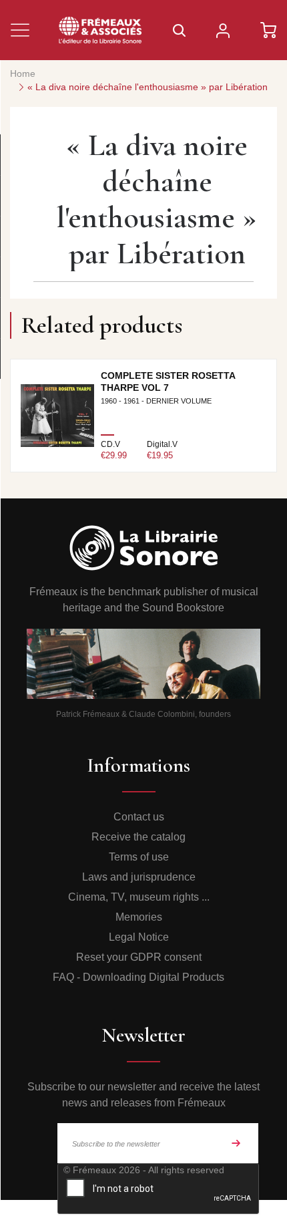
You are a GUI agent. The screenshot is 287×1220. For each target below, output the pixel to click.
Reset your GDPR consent (139, 957)
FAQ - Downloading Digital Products (138, 977)
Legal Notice (139, 937)
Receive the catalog (138, 837)
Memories (138, 917)
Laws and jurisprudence (139, 877)
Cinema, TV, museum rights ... (139, 897)
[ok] (236, 1143)
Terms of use (139, 857)
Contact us (138, 816)
